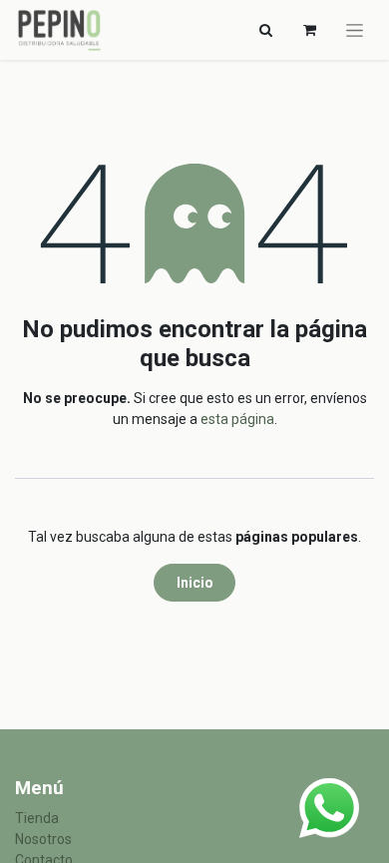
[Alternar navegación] (354, 30)
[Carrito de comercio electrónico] (309, 30)
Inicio (195, 583)
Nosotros (43, 839)
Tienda (37, 818)
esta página (237, 419)
